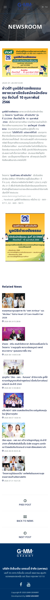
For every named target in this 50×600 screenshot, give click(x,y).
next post (25, 537)
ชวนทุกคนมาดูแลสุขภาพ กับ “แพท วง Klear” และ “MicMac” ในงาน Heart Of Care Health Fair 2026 (23, 314)
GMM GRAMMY (32, 596)
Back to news (25, 521)
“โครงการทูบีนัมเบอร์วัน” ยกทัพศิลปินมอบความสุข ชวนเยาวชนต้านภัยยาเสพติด (23, 475)
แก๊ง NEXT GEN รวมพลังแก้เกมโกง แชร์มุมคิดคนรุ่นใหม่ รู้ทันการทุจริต (24, 412)
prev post (25, 504)
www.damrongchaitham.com (16, 196)
